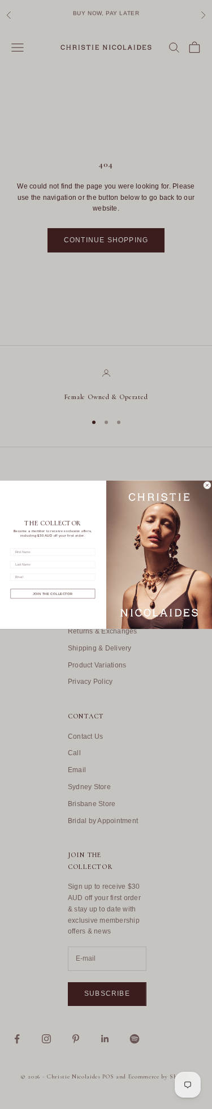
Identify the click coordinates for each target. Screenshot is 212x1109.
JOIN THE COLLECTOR (53, 594)
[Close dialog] (207, 485)
